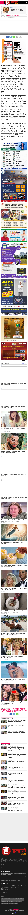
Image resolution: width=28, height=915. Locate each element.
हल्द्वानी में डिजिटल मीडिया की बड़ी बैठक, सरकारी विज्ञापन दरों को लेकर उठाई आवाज (17, 721)
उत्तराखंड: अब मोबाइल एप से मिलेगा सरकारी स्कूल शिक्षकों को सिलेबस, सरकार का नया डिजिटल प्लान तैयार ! (13, 886)
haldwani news (17, 901)
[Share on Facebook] (7, 36)
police (15, 903)
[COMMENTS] (20, 36)
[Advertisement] (14, 827)
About (2, 888)
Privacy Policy (4, 892)
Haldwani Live (16, 909)
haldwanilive (7, 709)
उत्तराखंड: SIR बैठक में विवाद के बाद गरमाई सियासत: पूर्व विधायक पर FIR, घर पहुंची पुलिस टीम (16, 733)
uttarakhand (15, 709)
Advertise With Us (5, 889)
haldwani (16, 708)
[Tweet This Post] (10, 36)
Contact (3, 891)
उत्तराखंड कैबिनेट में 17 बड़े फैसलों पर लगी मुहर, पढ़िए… (16, 726)
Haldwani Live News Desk (13, 15)
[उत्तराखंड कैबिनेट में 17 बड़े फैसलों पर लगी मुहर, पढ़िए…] (4, 727)
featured (11, 708)
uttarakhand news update (10, 711)
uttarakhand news (6, 710)
